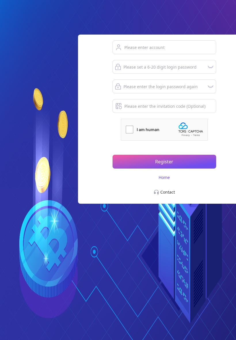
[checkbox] (130, 129)
